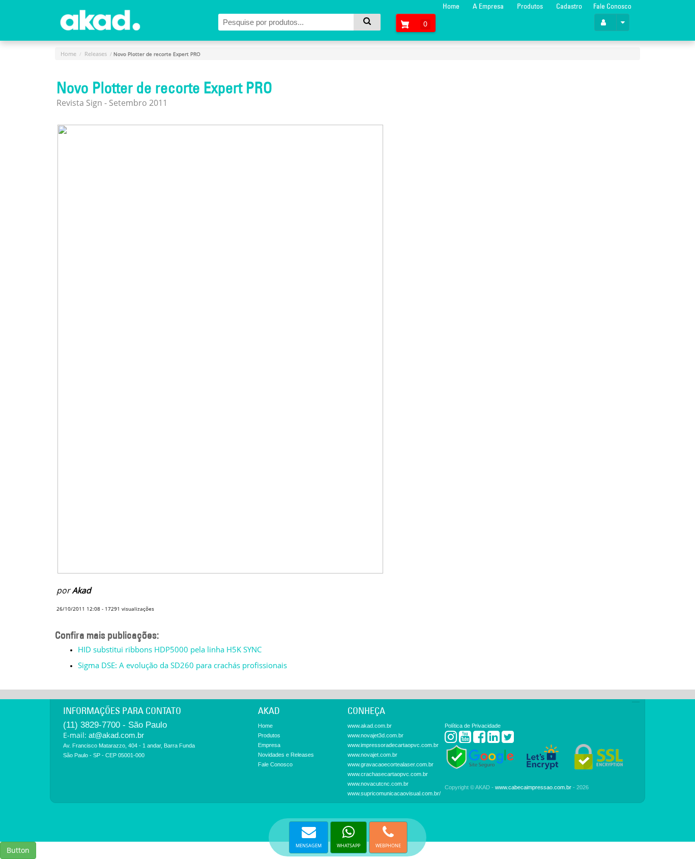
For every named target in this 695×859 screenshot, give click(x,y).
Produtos (530, 6)
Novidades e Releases (286, 755)
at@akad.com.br (116, 735)
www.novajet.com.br (372, 755)
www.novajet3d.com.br (375, 735)
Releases (95, 54)
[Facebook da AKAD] (479, 739)
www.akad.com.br (369, 726)
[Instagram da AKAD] (451, 739)
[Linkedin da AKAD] (493, 739)
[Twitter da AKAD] (508, 739)
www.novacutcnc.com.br (378, 784)
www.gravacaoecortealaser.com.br (390, 764)
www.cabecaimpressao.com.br (533, 787)
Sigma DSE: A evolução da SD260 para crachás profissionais (182, 665)
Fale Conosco (612, 6)
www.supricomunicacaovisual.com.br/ (394, 793)
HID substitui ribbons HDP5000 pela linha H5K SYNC (170, 649)
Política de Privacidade (473, 726)
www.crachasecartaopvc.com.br (387, 774)
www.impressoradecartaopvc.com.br (393, 745)
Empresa (269, 745)
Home (451, 6)
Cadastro (569, 6)
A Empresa (488, 6)
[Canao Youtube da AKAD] (465, 739)
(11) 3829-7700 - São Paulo (115, 725)
